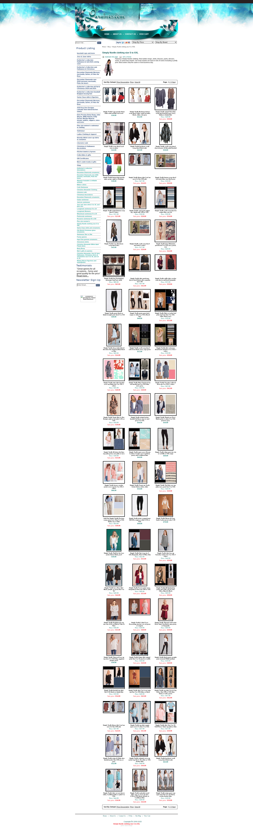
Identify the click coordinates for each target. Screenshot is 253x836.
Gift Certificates (83, 158)
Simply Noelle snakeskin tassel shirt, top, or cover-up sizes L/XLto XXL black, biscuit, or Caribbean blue (139, 795)
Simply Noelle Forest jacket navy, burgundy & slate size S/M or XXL (140, 588)
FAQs (130, 816)
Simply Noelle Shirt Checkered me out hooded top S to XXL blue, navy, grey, (139, 384)
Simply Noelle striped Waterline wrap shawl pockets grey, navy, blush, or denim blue (166, 113)
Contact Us (130, 34)
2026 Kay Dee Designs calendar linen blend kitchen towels (87, 109)
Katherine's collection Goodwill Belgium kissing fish (88, 93)
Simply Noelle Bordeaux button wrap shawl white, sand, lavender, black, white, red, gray (139, 113)
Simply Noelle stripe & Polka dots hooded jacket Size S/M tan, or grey (114, 759)
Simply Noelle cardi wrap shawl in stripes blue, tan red (165, 211)
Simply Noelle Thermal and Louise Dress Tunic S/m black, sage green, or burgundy (165, 624)
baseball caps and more (86, 53)
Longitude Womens (84, 211)
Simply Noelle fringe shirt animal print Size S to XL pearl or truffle (139, 658)
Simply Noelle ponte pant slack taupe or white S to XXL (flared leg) (140, 314)
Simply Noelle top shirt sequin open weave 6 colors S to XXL (139, 725)
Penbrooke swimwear (84, 216)
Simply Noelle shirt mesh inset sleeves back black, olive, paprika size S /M (139, 280)
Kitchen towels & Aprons (86, 152)
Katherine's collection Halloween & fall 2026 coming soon (88, 62)
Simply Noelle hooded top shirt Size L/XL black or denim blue (114, 691)
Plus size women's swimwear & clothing (88, 126)
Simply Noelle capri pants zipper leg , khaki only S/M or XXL (139, 211)
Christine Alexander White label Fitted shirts (88, 245)
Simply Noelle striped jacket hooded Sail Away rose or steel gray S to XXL (139, 419)
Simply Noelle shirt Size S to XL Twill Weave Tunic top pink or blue (166, 725)
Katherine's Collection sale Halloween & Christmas (87, 68)
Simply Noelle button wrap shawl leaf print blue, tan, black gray (165, 178)
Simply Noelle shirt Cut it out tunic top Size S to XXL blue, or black (140, 691)
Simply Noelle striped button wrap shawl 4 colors (114, 211)
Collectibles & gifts (84, 155)
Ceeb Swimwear (82, 187)
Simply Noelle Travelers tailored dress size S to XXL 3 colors (165, 383)
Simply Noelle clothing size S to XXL (88, 224)
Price (132, 82)
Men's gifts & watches (84, 251)
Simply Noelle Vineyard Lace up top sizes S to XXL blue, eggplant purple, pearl (113, 658)
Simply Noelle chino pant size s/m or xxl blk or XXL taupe (165, 452)
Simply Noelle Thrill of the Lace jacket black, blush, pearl (114, 553)
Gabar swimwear (83, 199)
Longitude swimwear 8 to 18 (87, 209)
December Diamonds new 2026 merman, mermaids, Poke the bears (86, 81)
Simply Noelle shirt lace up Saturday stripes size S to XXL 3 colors (165, 554)
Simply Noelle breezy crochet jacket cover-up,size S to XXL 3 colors (114, 486)
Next (174, 82)
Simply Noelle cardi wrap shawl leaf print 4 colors (140, 244)
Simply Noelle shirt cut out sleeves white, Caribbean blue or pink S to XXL (114, 794)
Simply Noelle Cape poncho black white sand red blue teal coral (114, 112)
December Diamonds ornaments (88, 172)
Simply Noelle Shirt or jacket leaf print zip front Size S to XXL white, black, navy (165, 314)
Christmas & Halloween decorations (86, 147)
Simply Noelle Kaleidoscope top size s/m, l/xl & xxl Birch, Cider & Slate (114, 624)
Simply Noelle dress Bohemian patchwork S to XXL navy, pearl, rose (165, 245)
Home (107, 34)
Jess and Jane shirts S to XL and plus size (88, 205)
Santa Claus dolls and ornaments (88, 228)
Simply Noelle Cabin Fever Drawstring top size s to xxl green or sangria (139, 624)
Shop (79, 165)
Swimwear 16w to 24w (84, 234)
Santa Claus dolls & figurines (88, 97)
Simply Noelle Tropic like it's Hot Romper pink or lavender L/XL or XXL (114, 419)
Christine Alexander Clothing (87, 189)
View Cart (144, 34)
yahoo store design (126, 825)
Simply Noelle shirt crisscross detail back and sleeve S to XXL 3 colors (165, 349)
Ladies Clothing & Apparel (86, 134)
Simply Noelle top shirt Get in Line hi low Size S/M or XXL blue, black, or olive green (166, 692)
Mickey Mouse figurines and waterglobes (86, 261)
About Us (117, 34)
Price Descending (122, 82)
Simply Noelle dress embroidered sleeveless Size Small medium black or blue (114, 349)
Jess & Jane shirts (84, 57)
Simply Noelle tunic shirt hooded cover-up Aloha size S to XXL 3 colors (114, 384)
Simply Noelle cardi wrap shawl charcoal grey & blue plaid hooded (166, 147)
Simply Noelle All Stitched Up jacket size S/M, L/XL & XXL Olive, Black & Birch (165, 589)
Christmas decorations (85, 194)
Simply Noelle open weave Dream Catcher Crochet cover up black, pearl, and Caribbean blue (139, 453)
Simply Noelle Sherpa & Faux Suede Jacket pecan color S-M (165, 519)
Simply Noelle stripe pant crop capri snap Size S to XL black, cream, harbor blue (165, 794)
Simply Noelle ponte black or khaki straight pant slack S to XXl (114, 314)
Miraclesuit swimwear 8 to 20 (87, 214)
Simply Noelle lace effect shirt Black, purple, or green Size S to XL (114, 589)
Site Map (138, 816)
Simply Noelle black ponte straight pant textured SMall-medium (166, 658)
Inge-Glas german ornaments (87, 239)
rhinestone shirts (83, 242)
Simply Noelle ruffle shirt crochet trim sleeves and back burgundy (165, 279)
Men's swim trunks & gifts (86, 162)
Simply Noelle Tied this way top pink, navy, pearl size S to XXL (166, 486)
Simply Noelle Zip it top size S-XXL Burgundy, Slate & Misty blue (140, 553)
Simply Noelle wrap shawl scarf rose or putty (114, 147)
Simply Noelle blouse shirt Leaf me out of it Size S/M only (140, 178)
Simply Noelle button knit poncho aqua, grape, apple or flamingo (114, 178)
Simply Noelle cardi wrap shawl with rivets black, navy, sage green (140, 348)
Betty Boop (81, 248)
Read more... (83, 276)
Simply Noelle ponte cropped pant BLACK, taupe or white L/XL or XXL (139, 520)
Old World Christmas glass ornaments (86, 231)
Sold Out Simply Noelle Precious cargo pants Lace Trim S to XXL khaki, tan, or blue (114, 520)
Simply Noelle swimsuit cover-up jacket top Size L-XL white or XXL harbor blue (140, 759)
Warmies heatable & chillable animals (87, 181)
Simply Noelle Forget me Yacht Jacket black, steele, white (140, 486)
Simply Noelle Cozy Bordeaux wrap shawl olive (113, 244)
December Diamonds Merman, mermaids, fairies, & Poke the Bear (88, 74)
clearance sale (82, 143)
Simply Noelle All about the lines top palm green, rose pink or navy (114, 452)
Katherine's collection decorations (84, 169)
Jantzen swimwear (83, 202)
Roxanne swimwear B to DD (86, 219)
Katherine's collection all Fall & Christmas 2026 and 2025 (88, 87)
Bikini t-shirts (81, 184)
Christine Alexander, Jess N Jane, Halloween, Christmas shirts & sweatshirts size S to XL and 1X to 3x (88, 256)
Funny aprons (82, 237)
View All (137, 82)
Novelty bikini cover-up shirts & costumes (88, 138)
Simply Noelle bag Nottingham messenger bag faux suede (114, 279)
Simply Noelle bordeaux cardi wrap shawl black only (139, 147)
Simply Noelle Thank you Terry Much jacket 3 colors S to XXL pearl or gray (166, 419)
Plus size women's (83, 221)
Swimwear (81, 131)
